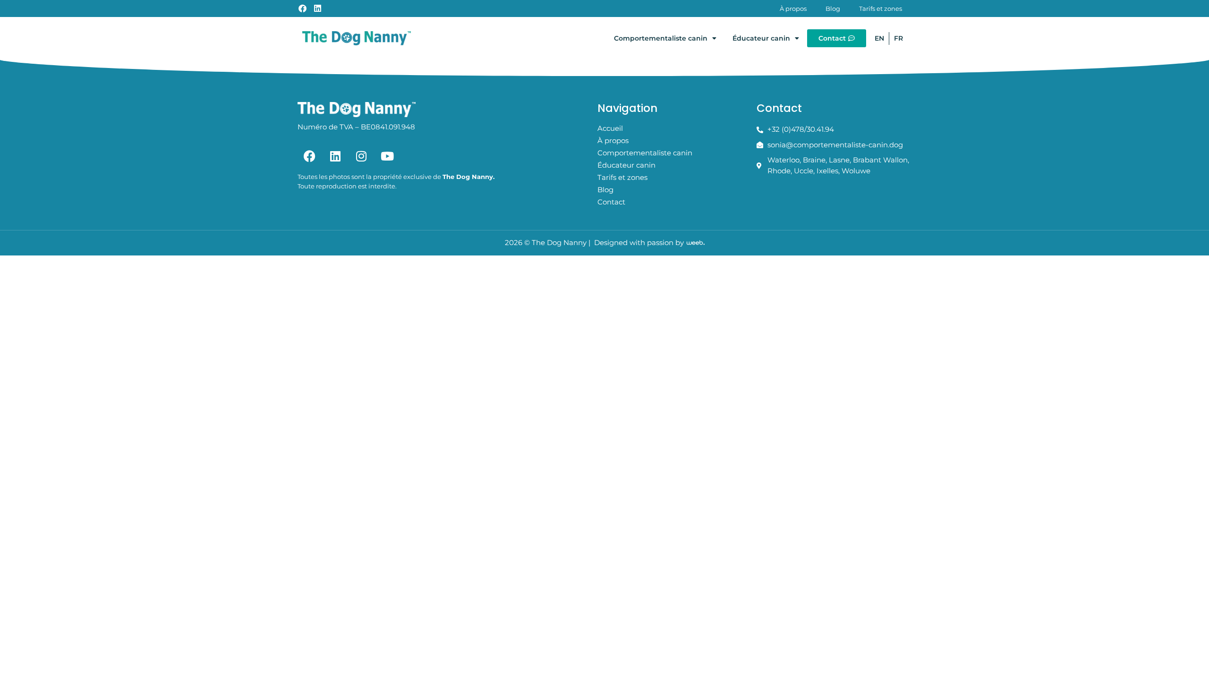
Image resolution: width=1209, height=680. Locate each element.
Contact (611, 202)
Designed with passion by (639, 242)
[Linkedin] (335, 156)
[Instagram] (361, 156)
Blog (833, 8)
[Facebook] (309, 156)
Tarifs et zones (880, 8)
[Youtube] (387, 156)
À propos (793, 8)
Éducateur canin (761, 38)
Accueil (610, 128)
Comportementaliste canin (660, 38)
